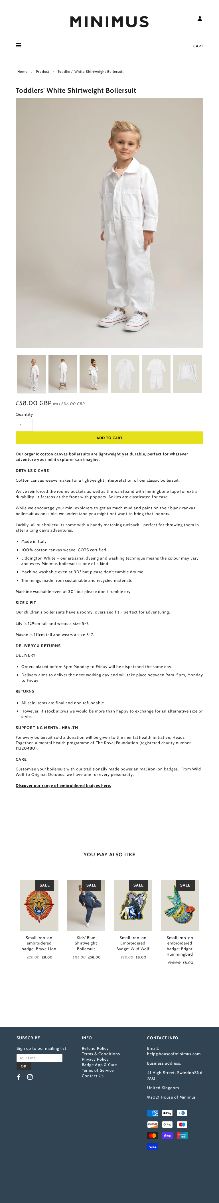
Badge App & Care (99, 1064)
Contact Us (93, 1075)
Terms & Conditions (101, 1053)
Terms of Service (98, 1070)
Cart (198, 46)
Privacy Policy (95, 1059)
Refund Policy (95, 1048)
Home (22, 71)
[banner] (109, 20)
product (42, 71)
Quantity (24, 414)
